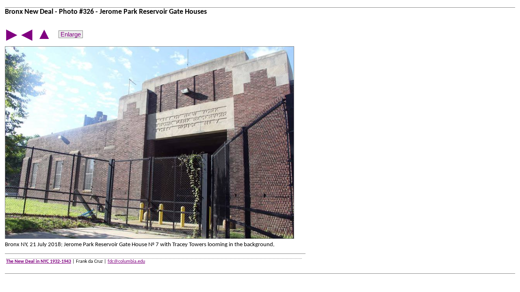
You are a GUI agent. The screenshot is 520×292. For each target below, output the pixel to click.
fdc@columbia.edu (126, 261)
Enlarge (71, 34)
